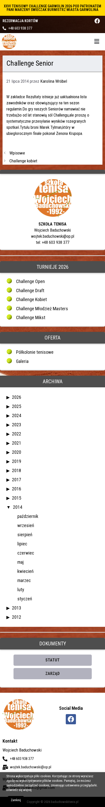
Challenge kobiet (23, 160)
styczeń (24, 598)
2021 (16, 443)
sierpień (24, 534)
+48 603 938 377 (20, 28)
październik (27, 516)
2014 (17, 507)
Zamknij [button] (16, 800)
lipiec (22, 543)
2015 (16, 498)
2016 (16, 488)
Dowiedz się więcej (19, 790)
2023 (16, 424)
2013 (16, 608)
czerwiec (25, 553)
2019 (16, 461)
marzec (24, 580)
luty (20, 589)
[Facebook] (97, 21)
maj (20, 562)
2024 (16, 415)
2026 (16, 397)
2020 (16, 452)
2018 (16, 470)
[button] (97, 42)
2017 (16, 479)
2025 (16, 406)
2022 (16, 433)
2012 (16, 617)
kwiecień (25, 571)
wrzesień (25, 525)
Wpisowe (17, 152)
